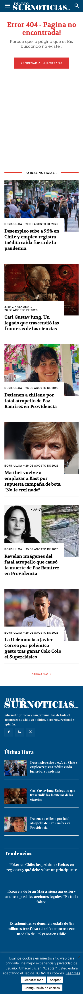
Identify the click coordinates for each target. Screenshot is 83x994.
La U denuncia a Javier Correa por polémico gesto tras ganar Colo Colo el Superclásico (32, 648)
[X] (30, 732)
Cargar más (40, 674)
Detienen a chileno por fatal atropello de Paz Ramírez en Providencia (30, 400)
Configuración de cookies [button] (42, 988)
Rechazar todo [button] (33, 980)
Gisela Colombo (16, 307)
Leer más (73, 973)
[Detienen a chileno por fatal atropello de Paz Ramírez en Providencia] (41, 370)
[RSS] (19, 732)
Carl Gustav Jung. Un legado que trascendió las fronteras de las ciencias (31, 322)
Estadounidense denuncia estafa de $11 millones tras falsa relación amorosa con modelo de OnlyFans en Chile (41, 928)
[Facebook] (8, 732)
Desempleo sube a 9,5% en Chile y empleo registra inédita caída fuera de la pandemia (53, 766)
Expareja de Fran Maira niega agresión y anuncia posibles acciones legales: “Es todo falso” (41, 896)
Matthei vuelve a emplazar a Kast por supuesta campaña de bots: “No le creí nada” (32, 481)
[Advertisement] (41, 118)
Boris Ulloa (13, 224)
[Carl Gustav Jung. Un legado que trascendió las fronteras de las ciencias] (41, 290)
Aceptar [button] (55, 980)
